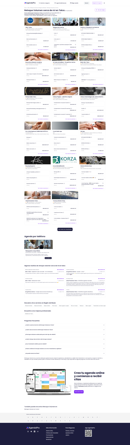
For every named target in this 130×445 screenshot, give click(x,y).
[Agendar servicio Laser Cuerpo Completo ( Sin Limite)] (37, 74)
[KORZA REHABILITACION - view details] (65, 160)
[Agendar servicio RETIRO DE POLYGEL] (92, 144)
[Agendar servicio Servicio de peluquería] (37, 178)
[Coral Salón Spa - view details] (65, 126)
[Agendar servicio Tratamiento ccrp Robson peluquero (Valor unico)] (65, 46)
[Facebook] (31, 431)
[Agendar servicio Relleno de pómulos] (37, 144)
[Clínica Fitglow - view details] (65, 91)
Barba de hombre (38, 305)
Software (81, 386)
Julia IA (67, 435)
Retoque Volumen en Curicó (31, 409)
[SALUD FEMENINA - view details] (37, 195)
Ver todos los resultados (65, 229)
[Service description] (42, 33)
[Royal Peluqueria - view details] (37, 160)
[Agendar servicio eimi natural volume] (65, 74)
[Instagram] (28, 431)
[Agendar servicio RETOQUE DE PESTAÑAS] (92, 138)
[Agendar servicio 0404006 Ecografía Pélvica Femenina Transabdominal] (37, 213)
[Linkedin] (34, 431)
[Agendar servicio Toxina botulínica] (92, 115)
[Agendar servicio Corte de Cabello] (65, 207)
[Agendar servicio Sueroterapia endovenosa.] (65, 178)
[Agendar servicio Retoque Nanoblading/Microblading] (37, 34)
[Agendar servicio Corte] (65, 34)
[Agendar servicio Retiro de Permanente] (37, 40)
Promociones (49, 435)
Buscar (86, 3)
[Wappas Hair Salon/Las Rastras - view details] (65, 22)
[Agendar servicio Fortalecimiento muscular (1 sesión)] (65, 103)
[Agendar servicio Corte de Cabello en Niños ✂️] (92, 178)
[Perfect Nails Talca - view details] (37, 91)
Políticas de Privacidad (52, 433)
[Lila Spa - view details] (92, 126)
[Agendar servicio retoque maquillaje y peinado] (37, 172)
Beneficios (48, 439)
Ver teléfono (48, 258)
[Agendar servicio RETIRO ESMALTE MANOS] (92, 40)
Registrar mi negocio (97, 3)
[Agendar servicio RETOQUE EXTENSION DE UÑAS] (92, 34)
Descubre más (79, 392)
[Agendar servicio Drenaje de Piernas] (37, 80)
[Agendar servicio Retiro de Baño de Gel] (37, 45)
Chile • (28, 7)
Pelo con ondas (74, 305)
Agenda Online (69, 433)
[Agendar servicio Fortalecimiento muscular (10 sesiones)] (65, 109)
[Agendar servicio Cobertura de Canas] (65, 213)
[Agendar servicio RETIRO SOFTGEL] (92, 149)
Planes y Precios (70, 430)
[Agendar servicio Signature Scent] (92, 74)
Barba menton (47, 305)
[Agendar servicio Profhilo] (92, 109)
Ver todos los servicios (43, 49)
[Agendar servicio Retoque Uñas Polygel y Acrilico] (37, 103)
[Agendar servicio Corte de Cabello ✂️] (92, 172)
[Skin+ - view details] (37, 22)
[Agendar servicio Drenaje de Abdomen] (37, 69)
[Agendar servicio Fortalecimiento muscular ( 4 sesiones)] (65, 115)
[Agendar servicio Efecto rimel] (65, 144)
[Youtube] (37, 431)
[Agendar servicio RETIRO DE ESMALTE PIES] (92, 45)
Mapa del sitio (49, 437)
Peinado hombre (28, 305)
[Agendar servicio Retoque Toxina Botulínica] (92, 103)
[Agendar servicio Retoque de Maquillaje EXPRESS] (92, 69)
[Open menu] (104, 3)
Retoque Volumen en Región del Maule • (38, 7)
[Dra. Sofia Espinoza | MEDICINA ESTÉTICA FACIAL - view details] (37, 126)
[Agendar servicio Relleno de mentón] (37, 149)
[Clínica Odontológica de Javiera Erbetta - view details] (92, 91)
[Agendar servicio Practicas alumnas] (37, 184)
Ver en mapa (101, 10)
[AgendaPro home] (30, 3)
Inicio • (25, 7)
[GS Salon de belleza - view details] (65, 56)
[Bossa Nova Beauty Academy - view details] (37, 56)
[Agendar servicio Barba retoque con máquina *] (65, 80)
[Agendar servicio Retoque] (37, 138)
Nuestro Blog (49, 430)
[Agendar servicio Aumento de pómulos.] (65, 184)
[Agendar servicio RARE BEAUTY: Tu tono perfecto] (92, 80)
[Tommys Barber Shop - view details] (65, 195)
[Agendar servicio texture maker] (65, 69)
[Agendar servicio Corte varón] (65, 40)
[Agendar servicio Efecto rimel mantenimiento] (65, 149)
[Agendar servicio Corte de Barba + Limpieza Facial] (65, 219)
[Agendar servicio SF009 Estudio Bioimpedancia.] (37, 207)
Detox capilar (88, 305)
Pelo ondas (54, 305)
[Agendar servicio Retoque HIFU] (65, 172)
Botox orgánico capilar (64, 305)
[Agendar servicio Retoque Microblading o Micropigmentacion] (37, 109)
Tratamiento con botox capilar (99, 305)
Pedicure (81, 305)
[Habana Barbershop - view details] (92, 160)
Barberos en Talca (29, 313)
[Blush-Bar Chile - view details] (92, 56)
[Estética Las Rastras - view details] (92, 22)
